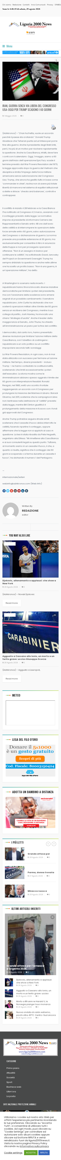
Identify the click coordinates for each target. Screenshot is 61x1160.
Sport (9, 1082)
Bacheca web (14, 1086)
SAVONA (32, 849)
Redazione (17, 5)
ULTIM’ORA (10, 543)
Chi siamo (6, 5)
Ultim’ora (11, 1091)
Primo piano (13, 1068)
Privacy (50, 5)
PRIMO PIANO (34, 886)
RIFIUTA (44, 1152)
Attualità (11, 1072)
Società (11, 1077)
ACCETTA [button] (31, 1152)
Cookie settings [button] (13, 1152)
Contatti (26, 5)
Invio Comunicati (38, 5)
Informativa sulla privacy (34, 1146)
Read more (12, 603)
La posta (11, 1096)
